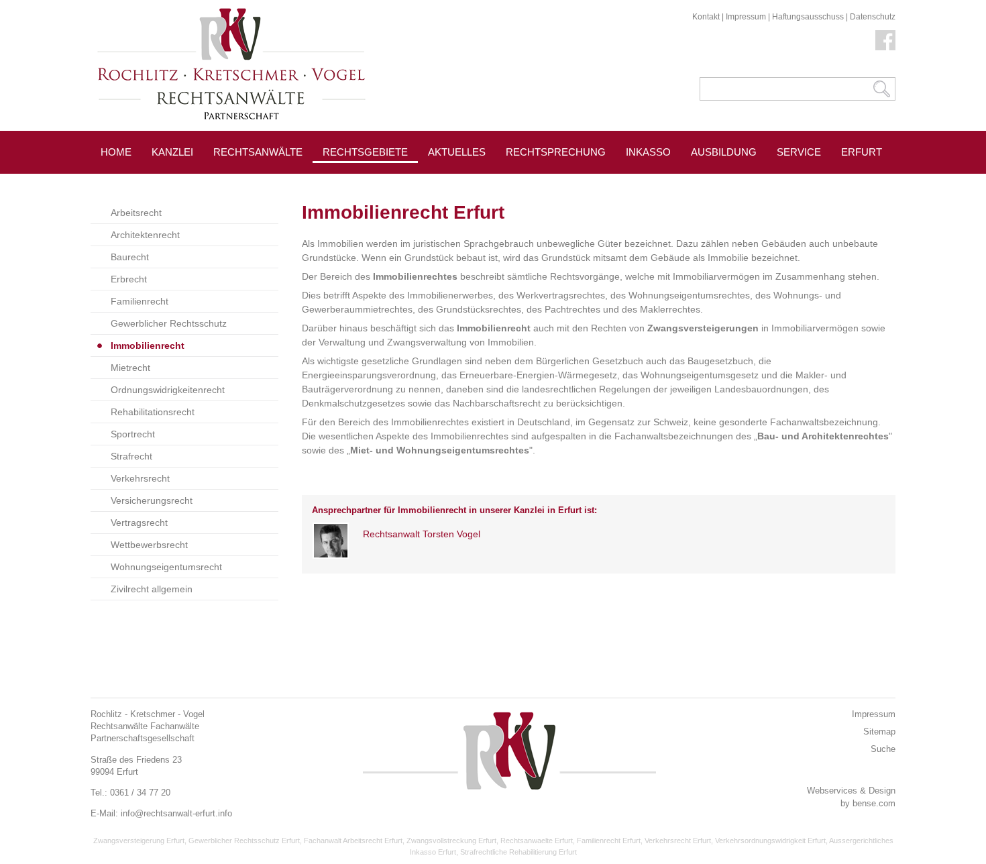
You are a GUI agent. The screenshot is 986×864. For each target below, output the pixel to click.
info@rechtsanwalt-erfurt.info (176, 813)
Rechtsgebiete (365, 152)
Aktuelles (457, 152)
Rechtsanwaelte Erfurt (536, 840)
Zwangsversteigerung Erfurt (138, 840)
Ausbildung (724, 152)
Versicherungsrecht (152, 500)
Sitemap (879, 731)
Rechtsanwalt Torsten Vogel (421, 534)
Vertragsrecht (139, 522)
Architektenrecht (145, 234)
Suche (883, 749)
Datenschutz (872, 16)
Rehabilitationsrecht (153, 412)
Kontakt (706, 16)
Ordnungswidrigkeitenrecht (168, 389)
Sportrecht (133, 434)
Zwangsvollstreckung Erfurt (451, 840)
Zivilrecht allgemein (152, 589)
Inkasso (648, 152)
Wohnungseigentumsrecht (166, 566)
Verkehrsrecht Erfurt (678, 840)
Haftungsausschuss (808, 16)
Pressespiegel (470, 182)
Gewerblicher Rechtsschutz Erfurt (244, 840)
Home (116, 152)
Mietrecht (130, 367)
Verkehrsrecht (140, 478)
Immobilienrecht (147, 345)
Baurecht (130, 257)
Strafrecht (131, 456)
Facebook (885, 40)
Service (799, 152)
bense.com (874, 803)
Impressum (746, 16)
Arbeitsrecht (136, 212)
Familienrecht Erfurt (609, 840)
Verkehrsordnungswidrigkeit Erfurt (770, 840)
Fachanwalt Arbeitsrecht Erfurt (353, 840)
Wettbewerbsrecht (149, 544)
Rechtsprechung (556, 152)
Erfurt (861, 152)
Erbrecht (129, 279)
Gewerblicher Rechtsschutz (169, 323)
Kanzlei (172, 152)
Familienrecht (139, 301)
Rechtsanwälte (258, 152)
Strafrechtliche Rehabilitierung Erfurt (518, 852)
